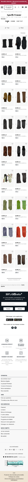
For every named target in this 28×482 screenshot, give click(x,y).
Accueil (2, 11)
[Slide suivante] (13, 43)
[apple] (9, 320)
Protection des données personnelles (14, 475)
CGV (14, 473)
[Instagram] (15, 328)
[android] (18, 320)
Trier (8, 27)
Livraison (3, 409)
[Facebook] (12, 328)
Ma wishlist (3, 436)
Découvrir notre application (8, 422)
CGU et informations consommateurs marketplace (14, 479)
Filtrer (22, 27)
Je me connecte (5, 431)
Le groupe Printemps (6, 383)
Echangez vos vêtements (7, 424)
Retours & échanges (6, 412)
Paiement (3, 407)
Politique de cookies (14, 476)
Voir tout (19, 21)
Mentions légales (5, 381)
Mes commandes (5, 433)
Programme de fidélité (6, 419)
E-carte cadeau (5, 414)
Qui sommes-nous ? (6, 378)
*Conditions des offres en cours (9, 400)
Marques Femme (11, 11)
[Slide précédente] (2, 43)
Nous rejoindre (5, 391)
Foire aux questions (6, 398)
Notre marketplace (6, 388)
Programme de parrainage (7, 417)
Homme (13, 21)
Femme (5, 11)
